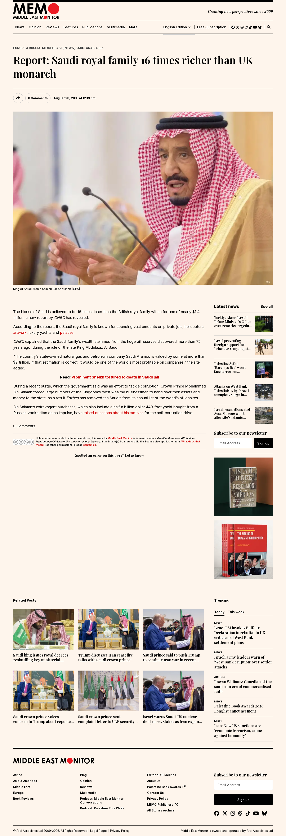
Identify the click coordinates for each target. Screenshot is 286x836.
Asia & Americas (25, 781)
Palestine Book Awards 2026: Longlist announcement (239, 708)
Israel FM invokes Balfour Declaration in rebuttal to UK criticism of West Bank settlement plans (239, 635)
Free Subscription (211, 27)
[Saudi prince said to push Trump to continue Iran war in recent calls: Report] (173, 629)
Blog (83, 775)
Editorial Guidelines (161, 775)
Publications (92, 27)
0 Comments (38, 98)
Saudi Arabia (87, 48)
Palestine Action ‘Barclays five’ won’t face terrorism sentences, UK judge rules (230, 367)
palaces (66, 332)
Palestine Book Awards (164, 787)
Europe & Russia (26, 48)
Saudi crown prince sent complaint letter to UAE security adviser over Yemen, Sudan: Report (106, 719)
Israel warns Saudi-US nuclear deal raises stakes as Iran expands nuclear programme (173, 719)
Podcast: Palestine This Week (102, 808)
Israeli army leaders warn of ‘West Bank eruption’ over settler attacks (243, 662)
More (133, 27)
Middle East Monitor (120, 438)
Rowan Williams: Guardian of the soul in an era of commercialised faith (243, 686)
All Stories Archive (160, 810)
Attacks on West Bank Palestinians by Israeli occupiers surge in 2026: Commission (231, 390)
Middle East (52, 48)
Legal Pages (98, 830)
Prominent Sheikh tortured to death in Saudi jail (115, 377)
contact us (89, 444)
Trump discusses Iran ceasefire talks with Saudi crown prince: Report (105, 658)
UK (101, 48)
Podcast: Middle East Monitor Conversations (102, 800)
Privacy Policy (157, 798)
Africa (17, 775)
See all (266, 306)
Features (70, 27)
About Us (153, 781)
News (19, 27)
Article (219, 677)
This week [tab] (236, 612)
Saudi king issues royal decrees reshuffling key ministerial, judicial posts (40, 658)
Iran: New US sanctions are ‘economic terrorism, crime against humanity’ (238, 730)
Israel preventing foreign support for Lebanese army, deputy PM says (232, 345)
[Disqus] (109, 516)
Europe (18, 792)
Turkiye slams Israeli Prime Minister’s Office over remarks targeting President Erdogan (232, 322)
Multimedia (116, 27)
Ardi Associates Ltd (260, 830)
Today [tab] (219, 612)
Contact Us (155, 792)
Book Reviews (23, 798)
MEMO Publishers (160, 804)
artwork (20, 332)
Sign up (263, 443)
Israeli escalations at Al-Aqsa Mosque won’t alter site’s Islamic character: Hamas (233, 413)
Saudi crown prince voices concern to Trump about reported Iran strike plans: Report (43, 719)
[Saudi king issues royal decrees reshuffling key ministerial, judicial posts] (43, 629)
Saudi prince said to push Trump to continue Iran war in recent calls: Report (171, 658)
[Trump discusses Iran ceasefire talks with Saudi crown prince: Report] (108, 629)
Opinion (35, 27)
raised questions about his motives (113, 413)
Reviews (52, 27)
